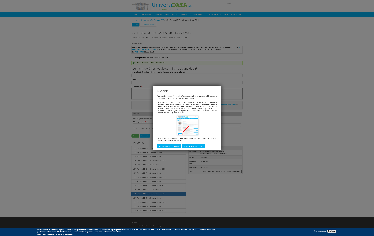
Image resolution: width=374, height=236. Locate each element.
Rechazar (331, 231)
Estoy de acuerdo (320, 231)
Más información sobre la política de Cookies (55, 234)
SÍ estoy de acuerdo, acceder (169, 146)
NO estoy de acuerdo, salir (193, 146)
